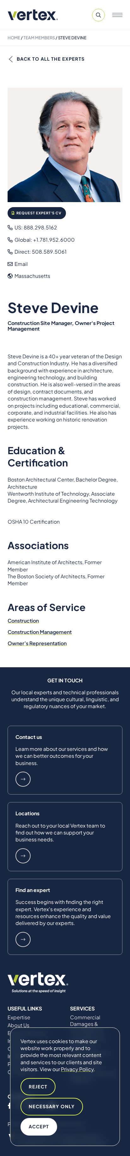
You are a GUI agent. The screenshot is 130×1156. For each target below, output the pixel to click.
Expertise (19, 1017)
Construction (23, 620)
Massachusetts (32, 275)
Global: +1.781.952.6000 (44, 239)
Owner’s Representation (37, 643)
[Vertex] (33, 15)
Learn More (23, 779)
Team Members (39, 37)
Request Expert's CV (38, 213)
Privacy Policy (77, 1069)
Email (21, 264)
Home (14, 37)
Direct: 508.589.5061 (40, 251)
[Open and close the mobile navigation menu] (117, 15)
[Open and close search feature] (98, 15)
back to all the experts (51, 59)
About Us (18, 1025)
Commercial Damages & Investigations (87, 1024)
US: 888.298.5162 (35, 227)
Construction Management (40, 632)
